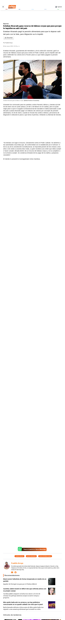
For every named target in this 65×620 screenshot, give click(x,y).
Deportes (6, 23)
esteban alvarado (19, 556)
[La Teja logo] (12, 6)
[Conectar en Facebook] (15, 572)
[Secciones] (3, 6)
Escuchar (10, 37)
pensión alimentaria (31, 556)
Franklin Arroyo (9, 42)
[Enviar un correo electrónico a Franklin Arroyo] (12, 572)
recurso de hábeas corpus (45, 556)
